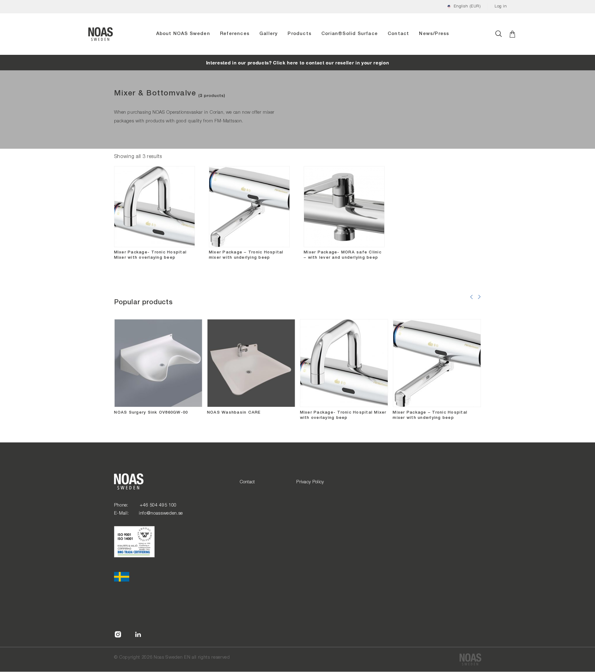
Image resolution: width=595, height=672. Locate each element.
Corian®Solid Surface (349, 34)
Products (299, 34)
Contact (398, 34)
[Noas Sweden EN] (470, 659)
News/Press (434, 34)
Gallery (268, 34)
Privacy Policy (310, 482)
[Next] (479, 302)
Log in (501, 6)
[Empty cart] (512, 34)
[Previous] (471, 302)
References (234, 34)
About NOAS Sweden (183, 34)
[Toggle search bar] (498, 34)
